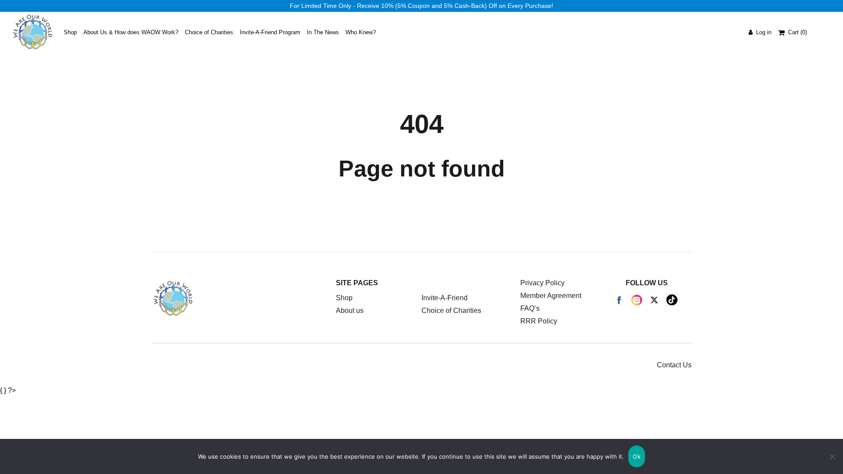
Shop (344, 298)
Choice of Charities (451, 310)
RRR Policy (538, 321)
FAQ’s (530, 308)
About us (350, 310)
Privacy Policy (542, 283)
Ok (637, 456)
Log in (762, 32)
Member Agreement (550, 295)
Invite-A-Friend (445, 298)
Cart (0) (797, 32)
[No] (832, 456)
